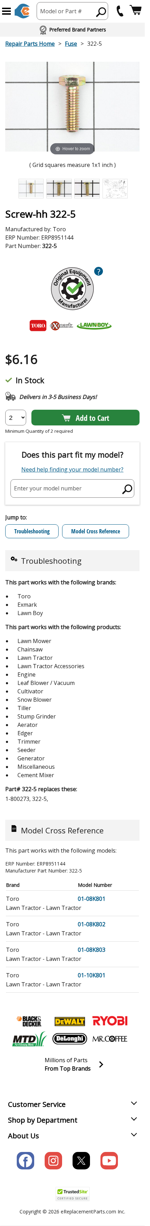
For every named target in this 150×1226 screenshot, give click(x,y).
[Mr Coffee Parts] (109, 1039)
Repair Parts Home (30, 44)
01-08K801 (91, 899)
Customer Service (37, 1104)
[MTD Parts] (29, 1039)
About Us (23, 1135)
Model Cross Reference (95, 531)
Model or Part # (61, 11)
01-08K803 (91, 950)
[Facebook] (25, 1160)
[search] (101, 12)
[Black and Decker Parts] (29, 1021)
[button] (6, 11)
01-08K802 (91, 924)
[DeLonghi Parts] (69, 1039)
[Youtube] (109, 1160)
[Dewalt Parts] (69, 1021)
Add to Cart (92, 418)
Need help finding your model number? (72, 469)
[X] (81, 1160)
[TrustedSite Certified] (72, 1194)
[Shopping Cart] (135, 11)
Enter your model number (48, 488)
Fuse (71, 44)
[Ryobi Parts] (109, 1021)
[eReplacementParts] (22, 11)
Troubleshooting (32, 531)
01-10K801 (91, 975)
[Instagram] (53, 1160)
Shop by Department (42, 1120)
